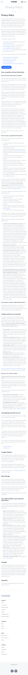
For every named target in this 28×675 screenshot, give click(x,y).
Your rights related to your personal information (13, 63)
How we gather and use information (11, 57)
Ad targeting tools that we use (9, 60)
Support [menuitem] (3, 647)
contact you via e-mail (8, 49)
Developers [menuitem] (3, 649)
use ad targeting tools (8, 48)
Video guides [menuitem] (4, 654)
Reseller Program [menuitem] (5, 616)
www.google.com (10, 461)
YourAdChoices (6, 448)
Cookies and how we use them (10, 58)
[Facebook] (12, 671)
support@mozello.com (16, 188)
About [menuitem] (2, 626)
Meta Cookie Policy (5, 368)
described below (21, 408)
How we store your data (8, 62)
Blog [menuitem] (2, 623)
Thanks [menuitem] (2, 628)
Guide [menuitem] (2, 651)
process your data (7, 41)
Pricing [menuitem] (2, 612)
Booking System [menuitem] (4, 607)
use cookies (5, 45)
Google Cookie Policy (17, 368)
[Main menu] (2, 2)
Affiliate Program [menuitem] (5, 614)
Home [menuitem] (2, 602)
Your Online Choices (7, 446)
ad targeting (7, 208)
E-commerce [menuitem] (4, 605)
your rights (11, 43)
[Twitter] (15, 671)
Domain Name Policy (20, 150)
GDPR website (9, 558)
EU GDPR (20, 503)
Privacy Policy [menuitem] (4, 635)
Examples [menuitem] (3, 609)
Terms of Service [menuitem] (5, 637)
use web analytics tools (8, 46)
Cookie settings (6, 67)
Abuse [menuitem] (2, 640)
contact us (7, 584)
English (24, 1)
